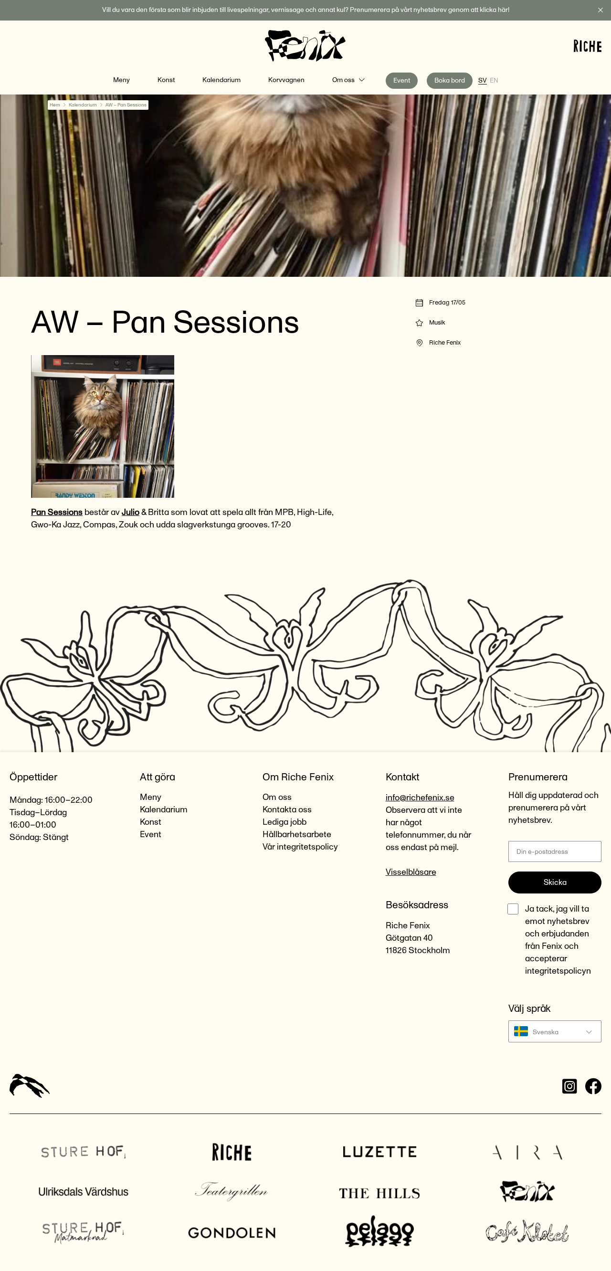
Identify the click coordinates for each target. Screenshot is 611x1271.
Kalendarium (221, 80)
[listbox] (554, 1031)
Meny (121, 80)
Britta (158, 512)
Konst (166, 80)
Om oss (343, 80)
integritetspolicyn (558, 971)
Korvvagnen (286, 80)
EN (494, 80)
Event (401, 80)
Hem (55, 105)
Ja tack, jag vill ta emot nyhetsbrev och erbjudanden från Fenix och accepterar (558, 940)
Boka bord (449, 80)
